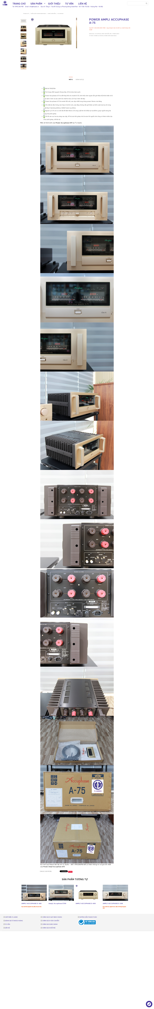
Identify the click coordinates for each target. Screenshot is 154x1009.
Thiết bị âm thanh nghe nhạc (38, 13)
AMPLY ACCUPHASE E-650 (86, 903)
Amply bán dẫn (52, 13)
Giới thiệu (54, 3)
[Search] (146, 3)
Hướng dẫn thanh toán (88, 917)
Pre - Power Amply (114, 33)
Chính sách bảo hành (49, 924)
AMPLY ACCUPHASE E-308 (113, 903)
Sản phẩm (36, 3)
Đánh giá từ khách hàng (14, 921)
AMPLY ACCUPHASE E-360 (31, 903)
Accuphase (60, 13)
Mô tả (71, 79)
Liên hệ (82, 3)
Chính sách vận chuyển (50, 921)
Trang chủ (19, 3)
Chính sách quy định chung (52, 917)
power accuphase (99, 35)
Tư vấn (69, 3)
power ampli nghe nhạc (110, 35)
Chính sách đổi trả (48, 928)
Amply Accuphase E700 (57, 903)
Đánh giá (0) (80, 79)
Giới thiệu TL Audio (11, 917)
